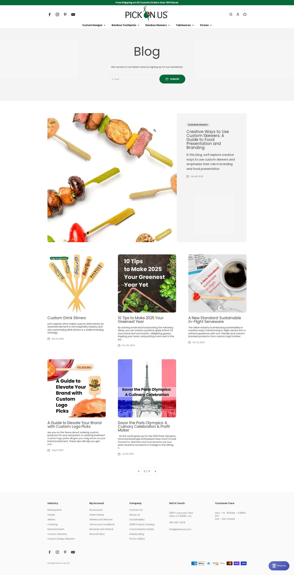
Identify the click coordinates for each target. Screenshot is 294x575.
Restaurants (54, 509)
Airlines (51, 519)
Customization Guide (141, 529)
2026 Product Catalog (141, 524)
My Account (96, 509)
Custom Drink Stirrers (66, 317)
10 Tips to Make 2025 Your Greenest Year (141, 319)
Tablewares (183, 25)
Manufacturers (55, 529)
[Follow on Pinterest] (65, 14)
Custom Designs (92, 25)
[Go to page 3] (155, 471)
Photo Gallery (137, 538)
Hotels (51, 514)
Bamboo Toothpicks (124, 25)
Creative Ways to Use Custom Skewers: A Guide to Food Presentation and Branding (208, 139)
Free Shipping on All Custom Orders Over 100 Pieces (147, 2)
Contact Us (136, 509)
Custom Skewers (57, 534)
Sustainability (137, 519)
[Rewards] (279, 565)
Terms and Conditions (102, 524)
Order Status (96, 514)
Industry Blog (136, 534)
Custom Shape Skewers (61, 538)
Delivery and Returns (101, 519)
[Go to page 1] (139, 471)
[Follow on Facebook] (49, 14)
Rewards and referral (101, 529)
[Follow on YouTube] (73, 14)
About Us (134, 514)
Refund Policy (97, 534)
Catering (52, 524)
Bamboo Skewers (156, 25)
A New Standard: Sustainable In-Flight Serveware (214, 319)
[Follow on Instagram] (57, 14)
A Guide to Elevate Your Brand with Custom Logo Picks (74, 424)
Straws (204, 25)
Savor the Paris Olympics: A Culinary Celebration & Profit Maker (144, 426)
